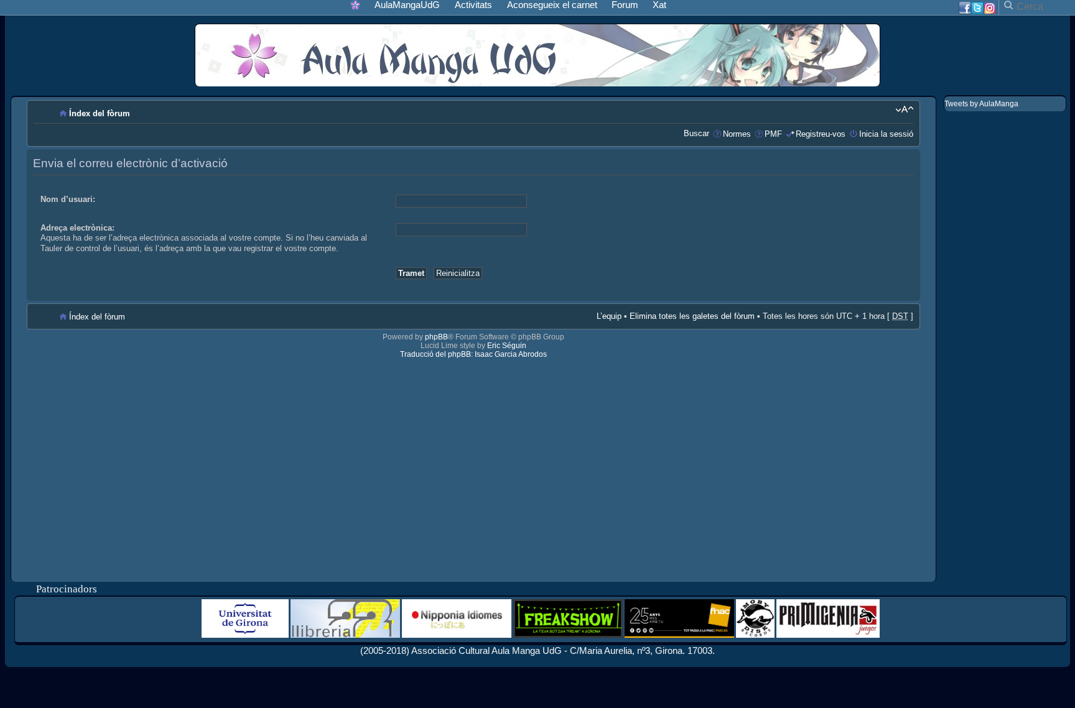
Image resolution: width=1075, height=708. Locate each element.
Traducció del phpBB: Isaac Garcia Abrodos (473, 354)
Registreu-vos (820, 134)
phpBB (436, 337)
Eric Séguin (506, 345)
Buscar (696, 133)
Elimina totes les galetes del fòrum (692, 316)
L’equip (609, 316)
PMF (773, 134)
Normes (737, 134)
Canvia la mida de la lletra (904, 109)
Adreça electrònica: (77, 227)
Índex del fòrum (99, 113)
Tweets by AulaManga (981, 103)
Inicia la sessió (886, 134)
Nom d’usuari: (67, 199)
